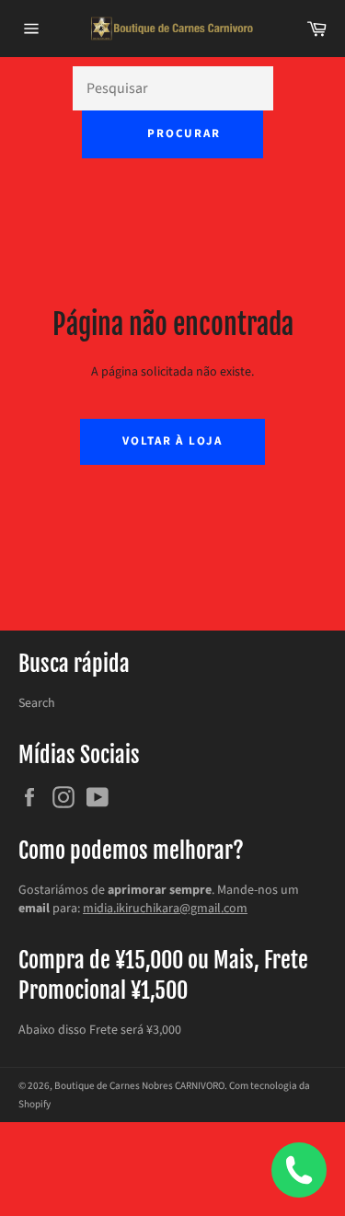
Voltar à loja (172, 441)
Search (36, 703)
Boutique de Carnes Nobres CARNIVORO (139, 1086)
